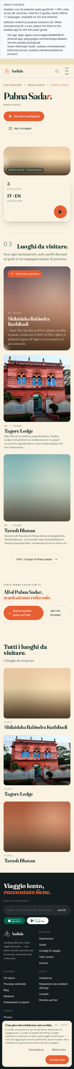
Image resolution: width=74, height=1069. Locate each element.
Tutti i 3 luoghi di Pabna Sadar (34, 559)
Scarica (43, 962)
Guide (42, 944)
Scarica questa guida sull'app (22, 612)
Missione (9, 996)
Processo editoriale (15, 983)
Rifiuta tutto (59, 1049)
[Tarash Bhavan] (37, 500)
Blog (6, 990)
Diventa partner (48, 999)
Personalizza (36, 1049)
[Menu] (67, 71)
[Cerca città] (57, 71)
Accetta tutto (57, 1059)
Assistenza (45, 977)
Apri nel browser (55, 612)
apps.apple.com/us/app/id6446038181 (41, 35)
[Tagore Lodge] (37, 402)
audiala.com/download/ (51, 46)
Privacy (8, 1017)
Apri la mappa (22, 128)
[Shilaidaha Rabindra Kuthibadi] (37, 308)
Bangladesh (36, 85)
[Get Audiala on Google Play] (37, 920)
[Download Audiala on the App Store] (14, 920)
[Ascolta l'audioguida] (60, 211)
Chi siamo (9, 977)
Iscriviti (62, 910)
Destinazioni (13, 85)
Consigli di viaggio (50, 950)
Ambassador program (16, 1002)
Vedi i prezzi (46, 956)
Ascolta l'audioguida (27, 116)
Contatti (43, 993)
